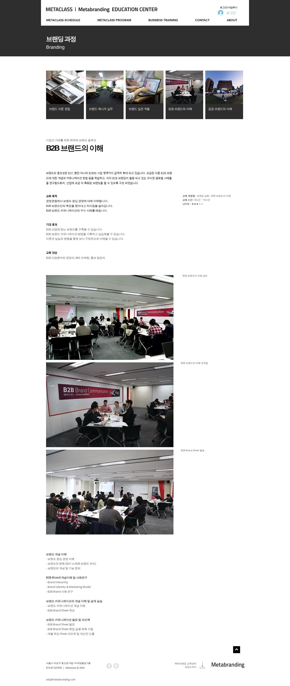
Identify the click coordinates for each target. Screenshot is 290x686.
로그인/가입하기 (228, 7)
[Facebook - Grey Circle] (109, 666)
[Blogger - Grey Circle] (116, 666)
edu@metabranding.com (60, 679)
